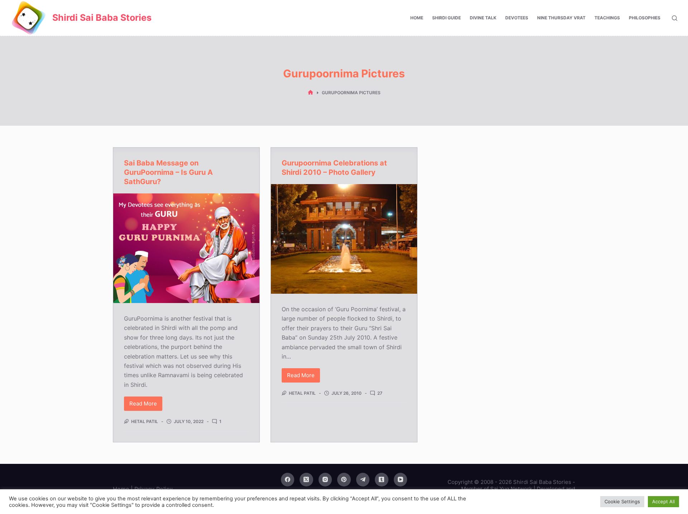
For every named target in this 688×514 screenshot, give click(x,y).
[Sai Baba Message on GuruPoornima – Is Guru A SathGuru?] (186, 248)
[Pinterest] (344, 479)
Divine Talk (483, 17)
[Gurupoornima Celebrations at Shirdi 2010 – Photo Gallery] (344, 239)
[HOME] (310, 92)
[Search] (674, 18)
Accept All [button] (663, 501)
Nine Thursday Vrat (561, 17)
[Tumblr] (381, 479)
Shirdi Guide (446, 17)
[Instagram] (325, 479)
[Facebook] (288, 479)
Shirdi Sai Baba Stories (102, 17)
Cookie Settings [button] (622, 501)
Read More (145, 405)
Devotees (516, 17)
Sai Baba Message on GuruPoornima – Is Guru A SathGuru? (168, 172)
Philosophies (644, 17)
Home (416, 17)
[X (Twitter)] (306, 479)
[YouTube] (400, 479)
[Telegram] (363, 479)
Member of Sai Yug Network (496, 488)
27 (379, 393)
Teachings (607, 17)
